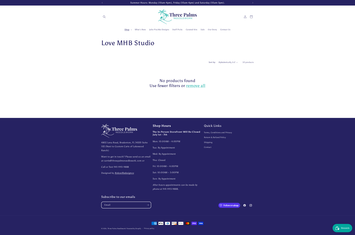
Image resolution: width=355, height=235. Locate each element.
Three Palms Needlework (117, 228)
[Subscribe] (148, 205)
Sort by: (212, 62)
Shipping (208, 142)
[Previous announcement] (102, 2)
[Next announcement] (253, 2)
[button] (104, 17)
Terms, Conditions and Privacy (218, 132)
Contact (207, 147)
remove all (195, 85)
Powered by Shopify (133, 228)
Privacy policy (149, 228)
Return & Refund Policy (215, 137)
